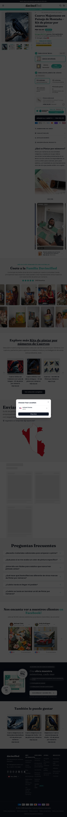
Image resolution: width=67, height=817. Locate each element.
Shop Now (33, 414)
